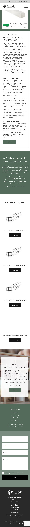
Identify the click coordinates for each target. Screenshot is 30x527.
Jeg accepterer (14, 473)
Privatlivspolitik (11, 523)
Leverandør (14, 1)
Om (10, 1)
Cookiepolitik (19, 523)
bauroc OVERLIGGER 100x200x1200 (15, 230)
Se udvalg (15, 235)
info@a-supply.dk (18, 426)
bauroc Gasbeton (12, 35)
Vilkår (24, 521)
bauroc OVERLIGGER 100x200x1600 (15, 265)
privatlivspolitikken (18, 473)
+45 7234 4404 (18, 424)
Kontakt (9, 142)
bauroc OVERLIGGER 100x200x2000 (15, 300)
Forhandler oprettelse (23, 1)
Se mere (15, 390)
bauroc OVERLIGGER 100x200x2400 (15, 335)
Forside (5, 35)
